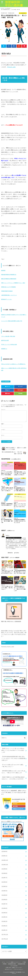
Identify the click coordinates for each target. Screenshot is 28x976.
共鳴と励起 (12, 336)
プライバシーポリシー (18, 969)
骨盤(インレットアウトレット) (7, 282)
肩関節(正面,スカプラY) (6, 287)
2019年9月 (4, 869)
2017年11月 (5, 939)
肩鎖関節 (14, 287)
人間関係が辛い (22, 364)
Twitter (17, 552)
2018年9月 (4, 895)
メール (3, 429)
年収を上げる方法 (5, 364)
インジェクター (4, 321)
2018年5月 (4, 912)
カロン (7, 535)
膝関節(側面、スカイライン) (10, 295)
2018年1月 (4, 930)
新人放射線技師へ (6, 381)
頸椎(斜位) (8, 274)
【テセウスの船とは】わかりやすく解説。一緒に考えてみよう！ (13, 765)
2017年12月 (5, 934)
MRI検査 (4, 963)
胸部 (2, 270)
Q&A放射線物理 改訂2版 (18, 799)
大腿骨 (2, 295)
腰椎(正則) (3, 278)
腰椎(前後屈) (13, 278)
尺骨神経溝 (10, 291)
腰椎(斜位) (8, 278)
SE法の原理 (6, 340)
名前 (2, 423)
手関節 (2, 291)
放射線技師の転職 (21, 963)
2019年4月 (4, 890)
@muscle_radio (11, 67)
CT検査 (24, 962)
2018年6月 (4, 908)
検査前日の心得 (4, 314)
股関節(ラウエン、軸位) (20, 282)
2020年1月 (4, 855)
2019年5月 (4, 886)
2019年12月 (5, 860)
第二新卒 (21, 368)
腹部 (4, 270)
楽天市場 (15, 806)
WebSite (11, 552)
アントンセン (9, 299)
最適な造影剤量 (11, 321)
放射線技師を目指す (12, 963)
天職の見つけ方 (15, 368)
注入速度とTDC (18, 321)
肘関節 (5, 291)
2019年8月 (4, 873)
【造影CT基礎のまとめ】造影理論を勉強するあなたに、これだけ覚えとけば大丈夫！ (13, 778)
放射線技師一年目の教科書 (14, 3)
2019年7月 (4, 877)
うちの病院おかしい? (14, 364)
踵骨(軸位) (3, 299)
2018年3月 (4, 921)
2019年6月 (4, 882)
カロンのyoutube (14, 965)
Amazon (15, 803)
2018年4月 (4, 917)
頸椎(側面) (3, 274)
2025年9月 (4, 851)
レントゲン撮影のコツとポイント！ (14, 962)
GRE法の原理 (14, 344)
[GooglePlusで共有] (19, 46)
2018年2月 (4, 925)
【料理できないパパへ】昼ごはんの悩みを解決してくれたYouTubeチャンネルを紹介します (13, 750)
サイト (2, 435)
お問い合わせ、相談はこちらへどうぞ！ (14, 967)
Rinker (18, 801)
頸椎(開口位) (13, 274)
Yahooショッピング (18, 808)
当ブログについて (8, 969)
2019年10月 (5, 864)
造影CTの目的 (11, 314)
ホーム (3, 962)
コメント (3, 409)
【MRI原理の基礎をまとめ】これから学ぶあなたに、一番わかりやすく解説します (13, 771)
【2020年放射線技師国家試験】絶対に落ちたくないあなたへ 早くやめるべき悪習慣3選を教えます (13, 758)
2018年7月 (4, 904)
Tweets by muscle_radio (7, 646)
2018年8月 (4, 899)
